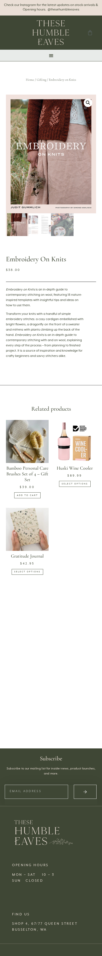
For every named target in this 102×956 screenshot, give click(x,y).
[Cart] (90, 32)
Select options (75, 484)
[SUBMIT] (85, 792)
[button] (51, 55)
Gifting (41, 80)
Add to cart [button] (27, 495)
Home (30, 80)
